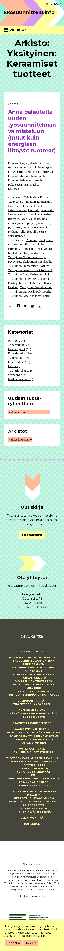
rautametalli (39, 227)
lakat (23, 219)
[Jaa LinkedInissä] (31, 306)
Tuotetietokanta (18, 370)
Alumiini (31, 240)
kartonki (33, 210)
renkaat (13, 232)
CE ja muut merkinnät (34, 771)
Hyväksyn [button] (30, 942)
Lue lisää (13, 189)
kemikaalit (47, 210)
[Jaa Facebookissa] (17, 306)
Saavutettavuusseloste (32, 723)
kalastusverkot (17, 210)
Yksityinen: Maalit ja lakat (24, 296)
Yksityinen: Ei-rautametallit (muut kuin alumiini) (30, 244)
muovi (12, 223)
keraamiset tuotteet (21, 214)
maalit (45, 219)
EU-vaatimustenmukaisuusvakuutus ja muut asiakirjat (33, 778)
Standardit (15, 375)
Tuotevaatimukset (32, 748)
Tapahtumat (16, 345)
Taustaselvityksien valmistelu (34, 735)
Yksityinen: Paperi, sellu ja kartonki (31, 279)
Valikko (17, 30)
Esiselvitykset (16, 349)
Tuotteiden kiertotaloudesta (32, 791)
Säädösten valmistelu (32, 729)
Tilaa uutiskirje (32, 534)
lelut (37, 219)
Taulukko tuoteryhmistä (34, 752)
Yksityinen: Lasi (18, 274)
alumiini (30, 202)
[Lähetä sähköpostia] (38, 306)
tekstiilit (32, 232)
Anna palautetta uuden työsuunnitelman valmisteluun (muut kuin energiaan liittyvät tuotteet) (32, 131)
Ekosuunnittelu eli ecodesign (32, 657)
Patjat (47, 296)
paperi (21, 223)
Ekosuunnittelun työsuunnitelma (33, 732)
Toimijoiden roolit (34, 768)
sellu (22, 232)
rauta (25, 227)
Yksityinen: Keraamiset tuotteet (28, 266)
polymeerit (43, 223)
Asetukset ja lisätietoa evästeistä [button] (25, 935)
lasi (30, 219)
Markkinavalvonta (19, 379)
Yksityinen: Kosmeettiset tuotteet (30, 270)
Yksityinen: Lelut (41, 274)
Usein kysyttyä (32, 817)
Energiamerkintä (32, 710)
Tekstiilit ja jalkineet (40, 283)
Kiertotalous (16, 362)
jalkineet (36, 206)
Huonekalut (28, 249)
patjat (31, 223)
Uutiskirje (32, 823)
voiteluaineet (16, 236)
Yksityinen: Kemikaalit (36, 261)
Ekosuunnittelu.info (29, 12)
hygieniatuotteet (19, 206)
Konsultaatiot (17, 353)
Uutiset (44, 197)
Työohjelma (31, 197)
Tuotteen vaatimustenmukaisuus (32, 758)
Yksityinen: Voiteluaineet (36, 287)
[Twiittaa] (24, 306)
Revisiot (13, 366)
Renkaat (13, 287)
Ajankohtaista (32, 651)
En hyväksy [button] (13, 942)
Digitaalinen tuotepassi (34, 681)
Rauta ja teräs (17, 283)
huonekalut (44, 202)
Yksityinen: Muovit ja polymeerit (29, 291)
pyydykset (14, 227)
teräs (42, 232)
